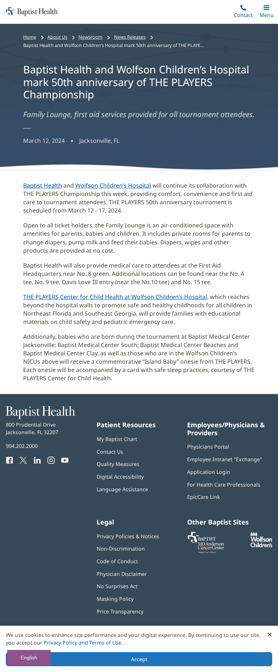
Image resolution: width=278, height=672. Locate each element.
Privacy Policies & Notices (128, 536)
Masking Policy (115, 598)
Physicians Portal (208, 446)
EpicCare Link (203, 496)
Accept (139, 659)
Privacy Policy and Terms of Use (82, 642)
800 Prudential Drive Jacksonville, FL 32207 (32, 428)
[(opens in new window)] (261, 545)
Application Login (208, 471)
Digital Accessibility (120, 476)
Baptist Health (42, 185)
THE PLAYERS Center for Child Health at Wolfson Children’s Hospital (115, 297)
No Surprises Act (117, 586)
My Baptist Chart (117, 439)
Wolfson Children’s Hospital (113, 185)
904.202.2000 (22, 445)
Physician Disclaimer (122, 573)
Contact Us (110, 451)
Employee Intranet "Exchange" (224, 459)
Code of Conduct (117, 561)
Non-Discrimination (121, 548)
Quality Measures (118, 464)
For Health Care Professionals (223, 484)
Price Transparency (120, 611)
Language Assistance (122, 489)
